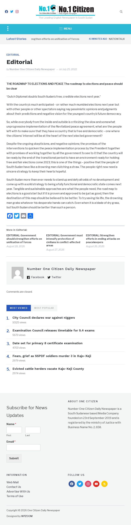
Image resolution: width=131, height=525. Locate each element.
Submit (14, 458)
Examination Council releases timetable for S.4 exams (53, 330)
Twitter (56, 277)
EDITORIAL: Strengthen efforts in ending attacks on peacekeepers (103, 238)
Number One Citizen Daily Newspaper (32, 69)
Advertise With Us (18, 491)
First (8, 435)
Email (11, 441)
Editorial (12, 54)
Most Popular (44, 308)
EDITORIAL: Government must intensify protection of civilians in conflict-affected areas (64, 240)
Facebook (37, 277)
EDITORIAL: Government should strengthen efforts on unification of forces (24, 238)
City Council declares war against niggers (43, 317)
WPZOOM (27, 516)
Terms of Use (14, 496)
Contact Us (13, 487)
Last (27, 435)
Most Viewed (18, 308)
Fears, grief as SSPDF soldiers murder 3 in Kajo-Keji (51, 356)
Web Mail (12, 482)
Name (11, 424)
